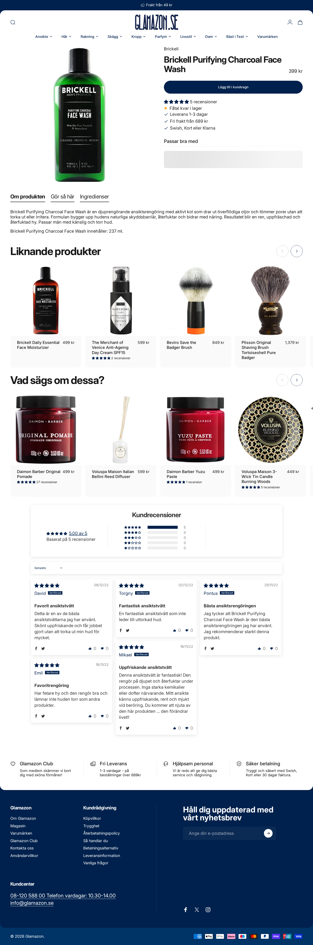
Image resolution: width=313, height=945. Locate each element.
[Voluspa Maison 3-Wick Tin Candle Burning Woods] (270, 429)
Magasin (17, 826)
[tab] (27, 197)
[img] (46, 585)
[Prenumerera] (268, 833)
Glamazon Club (24, 840)
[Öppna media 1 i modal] (79, 114)
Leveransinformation (101, 855)
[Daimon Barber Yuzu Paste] (195, 429)
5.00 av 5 (78, 533)
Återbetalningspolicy (101, 833)
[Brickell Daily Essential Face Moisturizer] (45, 300)
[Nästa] (297, 251)
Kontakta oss (22, 848)
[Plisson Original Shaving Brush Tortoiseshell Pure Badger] (270, 300)
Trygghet (91, 826)
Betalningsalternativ (100, 848)
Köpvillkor (92, 818)
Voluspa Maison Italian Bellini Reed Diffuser (113, 474)
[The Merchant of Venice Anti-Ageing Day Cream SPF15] (120, 300)
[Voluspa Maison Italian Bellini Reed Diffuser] (120, 429)
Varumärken (21, 833)
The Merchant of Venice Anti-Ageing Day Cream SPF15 (110, 347)
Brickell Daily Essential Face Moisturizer (38, 345)
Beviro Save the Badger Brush (181, 345)
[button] (177, 101)
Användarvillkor (24, 855)
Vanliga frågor (95, 863)
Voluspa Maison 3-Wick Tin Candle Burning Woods (259, 476)
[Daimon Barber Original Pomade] (45, 429)
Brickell (171, 48)
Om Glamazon (23, 818)
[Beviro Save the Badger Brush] (195, 300)
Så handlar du (95, 840)
